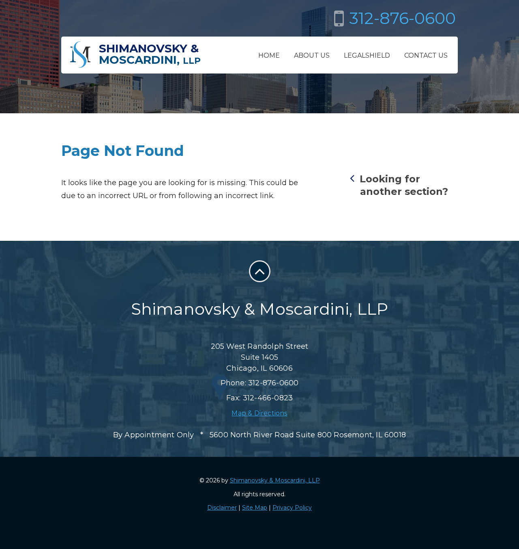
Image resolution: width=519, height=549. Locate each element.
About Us (312, 55)
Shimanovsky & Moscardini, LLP (275, 480)
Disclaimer (222, 507)
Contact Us (426, 55)
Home (269, 55)
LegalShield (367, 55)
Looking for (404, 185)
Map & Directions (259, 413)
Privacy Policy (292, 507)
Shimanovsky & (150, 54)
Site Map (254, 507)
